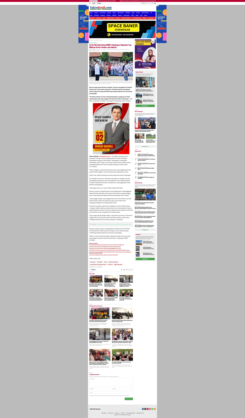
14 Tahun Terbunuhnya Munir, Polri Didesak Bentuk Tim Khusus (146, 160)
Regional (109, 12)
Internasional (103, 12)
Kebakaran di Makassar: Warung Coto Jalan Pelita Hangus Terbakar (144, 1)
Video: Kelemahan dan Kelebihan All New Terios (146, 169)
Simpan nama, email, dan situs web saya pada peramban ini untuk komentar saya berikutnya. (109, 395)
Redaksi (144, 18)
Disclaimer (92, 18)
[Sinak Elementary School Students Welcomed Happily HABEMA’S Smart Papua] (126, 279)
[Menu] (90, 3)
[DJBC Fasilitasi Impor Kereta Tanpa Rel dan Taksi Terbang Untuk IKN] (139, 242)
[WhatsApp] (152, 409)
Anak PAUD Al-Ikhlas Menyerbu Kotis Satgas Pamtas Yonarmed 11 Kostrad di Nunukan (106, 244)
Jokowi (105, 262)
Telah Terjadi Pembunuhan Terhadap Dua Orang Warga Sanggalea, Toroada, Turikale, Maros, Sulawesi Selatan (144, 226)
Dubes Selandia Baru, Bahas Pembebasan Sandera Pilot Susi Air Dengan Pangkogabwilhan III (145, 217)
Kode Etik (118, 18)
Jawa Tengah (92, 262)
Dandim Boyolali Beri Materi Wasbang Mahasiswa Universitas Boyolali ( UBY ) (105, 246)
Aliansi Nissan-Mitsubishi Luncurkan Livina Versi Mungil (147, 173)
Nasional (96, 12)
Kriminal (138, 12)
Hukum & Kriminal (145, 12)
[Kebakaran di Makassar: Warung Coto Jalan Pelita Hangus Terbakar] (139, 101)
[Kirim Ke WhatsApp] (132, 270)
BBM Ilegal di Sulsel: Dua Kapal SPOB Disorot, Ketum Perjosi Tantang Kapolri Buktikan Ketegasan (102, 1)
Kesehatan (102, 15)
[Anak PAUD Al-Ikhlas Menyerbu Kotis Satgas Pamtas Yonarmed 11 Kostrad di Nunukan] (96, 279)
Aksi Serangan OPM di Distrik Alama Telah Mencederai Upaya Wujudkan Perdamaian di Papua (145, 208)
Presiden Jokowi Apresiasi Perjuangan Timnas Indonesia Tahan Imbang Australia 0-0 (144, 131)
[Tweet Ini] (124, 270)
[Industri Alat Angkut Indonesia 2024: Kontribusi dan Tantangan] (138, 248)
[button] (152, 3)
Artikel (145, 15)
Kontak (93, 3)
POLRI (91, 15)
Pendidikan (127, 12)
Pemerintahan (127, 15)
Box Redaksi (104, 413)
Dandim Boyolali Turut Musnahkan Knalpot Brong (148, 254)
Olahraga (108, 15)
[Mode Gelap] (155, 3)
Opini (141, 15)
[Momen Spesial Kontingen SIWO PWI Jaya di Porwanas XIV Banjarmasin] (139, 136)
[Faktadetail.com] (100, 8)
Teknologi (114, 15)
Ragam (137, 15)
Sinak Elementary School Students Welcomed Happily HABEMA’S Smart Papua (105, 248)
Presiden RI (110, 264)
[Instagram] (150, 409)
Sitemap (99, 3)
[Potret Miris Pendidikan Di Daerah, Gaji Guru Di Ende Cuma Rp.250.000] (126, 293)
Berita (91, 12)
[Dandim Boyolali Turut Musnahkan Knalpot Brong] (138, 254)
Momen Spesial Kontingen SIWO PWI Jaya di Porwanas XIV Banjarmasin (139, 141)
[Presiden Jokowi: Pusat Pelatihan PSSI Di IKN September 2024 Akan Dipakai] (151, 136)
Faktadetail (94, 49)
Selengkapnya (145, 105)
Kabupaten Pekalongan (113, 262)
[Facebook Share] (122, 270)
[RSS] (155, 409)
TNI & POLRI (96, 15)
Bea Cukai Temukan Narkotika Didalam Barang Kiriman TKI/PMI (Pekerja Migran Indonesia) (144, 221)
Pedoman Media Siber (126, 18)
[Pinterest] (148, 409)
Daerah (114, 12)
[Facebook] (143, 409)
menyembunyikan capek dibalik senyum (98, 264)
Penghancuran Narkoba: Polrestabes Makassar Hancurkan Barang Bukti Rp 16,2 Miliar (144, 90)
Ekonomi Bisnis (120, 12)
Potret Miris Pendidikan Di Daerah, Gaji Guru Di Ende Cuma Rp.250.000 (103, 254)
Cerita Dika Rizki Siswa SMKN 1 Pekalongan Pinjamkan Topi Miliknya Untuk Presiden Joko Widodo (112, 49)
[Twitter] (145, 409)
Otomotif (120, 15)
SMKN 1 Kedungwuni (118, 264)
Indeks (104, 18)
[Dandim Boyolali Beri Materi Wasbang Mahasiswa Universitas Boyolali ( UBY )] (111, 279)
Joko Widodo (99, 262)
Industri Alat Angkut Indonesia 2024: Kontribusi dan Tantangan (148, 248)
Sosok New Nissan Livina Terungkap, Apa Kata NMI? (146, 178)
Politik (132, 15)
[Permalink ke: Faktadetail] (90, 50)
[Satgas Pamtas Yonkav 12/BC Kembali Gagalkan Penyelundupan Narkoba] (145, 194)
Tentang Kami (151, 18)
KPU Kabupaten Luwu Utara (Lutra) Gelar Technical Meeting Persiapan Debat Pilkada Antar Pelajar (109, 250)
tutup (87, 5)
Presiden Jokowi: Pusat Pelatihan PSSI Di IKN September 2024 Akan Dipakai (151, 141)
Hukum (133, 12)
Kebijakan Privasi (110, 18)
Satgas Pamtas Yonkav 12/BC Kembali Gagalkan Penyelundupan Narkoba (144, 203)
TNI (151, 12)
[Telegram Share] (129, 270)
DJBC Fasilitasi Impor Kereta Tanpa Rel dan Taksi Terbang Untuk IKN (148, 242)
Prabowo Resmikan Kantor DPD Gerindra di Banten (146, 164)
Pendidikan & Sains (93, 42)
